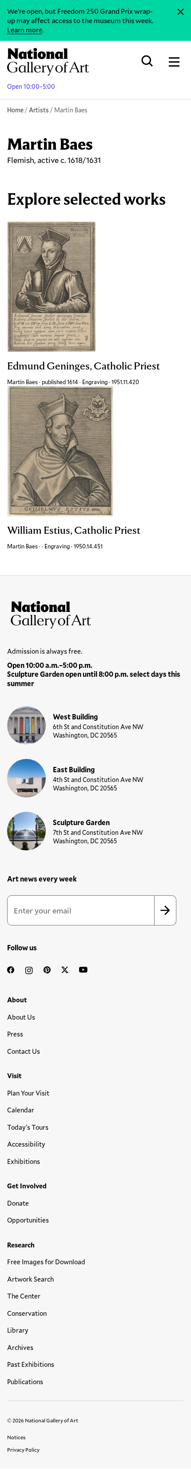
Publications (25, 1381)
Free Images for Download (46, 1261)
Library (17, 1330)
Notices (16, 1437)
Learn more (24, 29)
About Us (21, 1016)
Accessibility (26, 1143)
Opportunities (28, 1219)
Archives (20, 1347)
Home (15, 110)
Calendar (20, 1109)
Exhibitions (23, 1161)
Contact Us (23, 1051)
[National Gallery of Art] (95, 612)
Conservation (27, 1313)
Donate (18, 1203)
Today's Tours (27, 1127)
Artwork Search (30, 1278)
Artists (39, 110)
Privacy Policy (23, 1449)
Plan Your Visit (28, 1092)
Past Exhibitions (30, 1364)
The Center (23, 1295)
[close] (180, 12)
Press (15, 1033)
